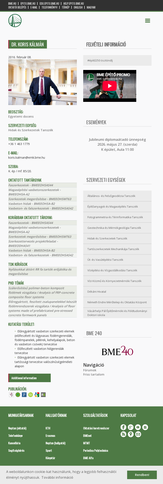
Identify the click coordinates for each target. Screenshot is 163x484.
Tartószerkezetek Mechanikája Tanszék (113, 249)
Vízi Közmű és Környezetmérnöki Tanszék (114, 281)
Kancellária (14, 443)
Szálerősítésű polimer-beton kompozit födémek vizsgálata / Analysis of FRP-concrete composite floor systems (41, 292)
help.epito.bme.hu (73, 3)
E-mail (34, 7)
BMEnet (87, 435)
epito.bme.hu (28, 3)
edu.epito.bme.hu (49, 3)
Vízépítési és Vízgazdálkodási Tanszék (112, 270)
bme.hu (12, 3)
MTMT (86, 443)
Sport (49, 450)
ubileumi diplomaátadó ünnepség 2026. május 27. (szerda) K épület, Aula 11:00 (118, 144)
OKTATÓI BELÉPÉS (17, 7)
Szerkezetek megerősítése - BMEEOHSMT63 (39, 199)
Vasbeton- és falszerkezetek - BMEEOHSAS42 (40, 208)
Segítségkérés (16, 450)
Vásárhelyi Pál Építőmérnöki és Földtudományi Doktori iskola (117, 313)
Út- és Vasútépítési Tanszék (105, 260)
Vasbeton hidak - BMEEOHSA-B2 (31, 204)
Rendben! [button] (142, 475)
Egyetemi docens (21, 116)
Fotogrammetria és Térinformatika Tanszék (115, 217)
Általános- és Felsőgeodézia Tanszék (111, 196)
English (78, 7)
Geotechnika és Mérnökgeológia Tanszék (114, 228)
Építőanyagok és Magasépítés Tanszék (112, 206)
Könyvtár (50, 458)
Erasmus (50, 435)
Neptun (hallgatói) (55, 443)
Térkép (66, 7)
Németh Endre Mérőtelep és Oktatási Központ (117, 302)
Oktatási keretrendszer (96, 428)
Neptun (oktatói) (17, 428)
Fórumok (89, 370)
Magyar (91, 7)
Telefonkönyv (50, 7)
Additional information (24, 378)
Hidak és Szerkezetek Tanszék (30, 130)
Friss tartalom (93, 374)
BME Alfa (88, 458)
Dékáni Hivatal (96, 291)
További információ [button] (57, 477)
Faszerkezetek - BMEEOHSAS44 (30, 185)
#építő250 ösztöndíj (100, 60)
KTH (48, 428)
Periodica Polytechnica (95, 450)
